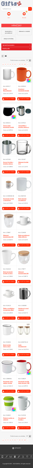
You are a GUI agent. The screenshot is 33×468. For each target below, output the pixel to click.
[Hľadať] (30, 9)
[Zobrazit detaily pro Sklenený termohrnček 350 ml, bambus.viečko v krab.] (8, 220)
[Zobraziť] (2, 56)
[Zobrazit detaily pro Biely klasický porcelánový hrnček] (24, 184)
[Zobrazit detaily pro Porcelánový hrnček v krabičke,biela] (24, 403)
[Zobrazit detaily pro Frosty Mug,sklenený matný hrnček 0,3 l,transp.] (8, 74)
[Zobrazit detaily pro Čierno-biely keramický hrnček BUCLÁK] (8, 111)
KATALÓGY (18, 448)
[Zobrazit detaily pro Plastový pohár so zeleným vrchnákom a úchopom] (8, 403)
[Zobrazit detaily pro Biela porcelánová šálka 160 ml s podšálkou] (24, 220)
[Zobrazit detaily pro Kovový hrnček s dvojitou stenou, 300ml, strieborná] (8, 147)
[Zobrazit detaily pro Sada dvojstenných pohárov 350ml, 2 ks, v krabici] (24, 330)
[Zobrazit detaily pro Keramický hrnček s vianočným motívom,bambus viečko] (8, 184)
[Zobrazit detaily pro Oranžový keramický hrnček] (24, 74)
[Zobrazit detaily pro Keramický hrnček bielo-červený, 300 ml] (24, 366)
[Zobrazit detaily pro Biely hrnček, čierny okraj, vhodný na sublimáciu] (8, 330)
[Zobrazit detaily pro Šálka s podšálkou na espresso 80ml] (8, 293)
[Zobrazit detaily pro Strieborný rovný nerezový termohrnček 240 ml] (24, 293)
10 (25, 64)
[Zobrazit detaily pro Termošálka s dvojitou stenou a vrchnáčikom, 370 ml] (24, 111)
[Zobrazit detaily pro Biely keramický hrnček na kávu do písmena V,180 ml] (8, 257)
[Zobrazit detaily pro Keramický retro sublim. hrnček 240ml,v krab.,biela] (8, 366)
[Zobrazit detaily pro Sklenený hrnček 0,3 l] (24, 147)
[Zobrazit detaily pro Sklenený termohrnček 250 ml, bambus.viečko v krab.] (24, 257)
